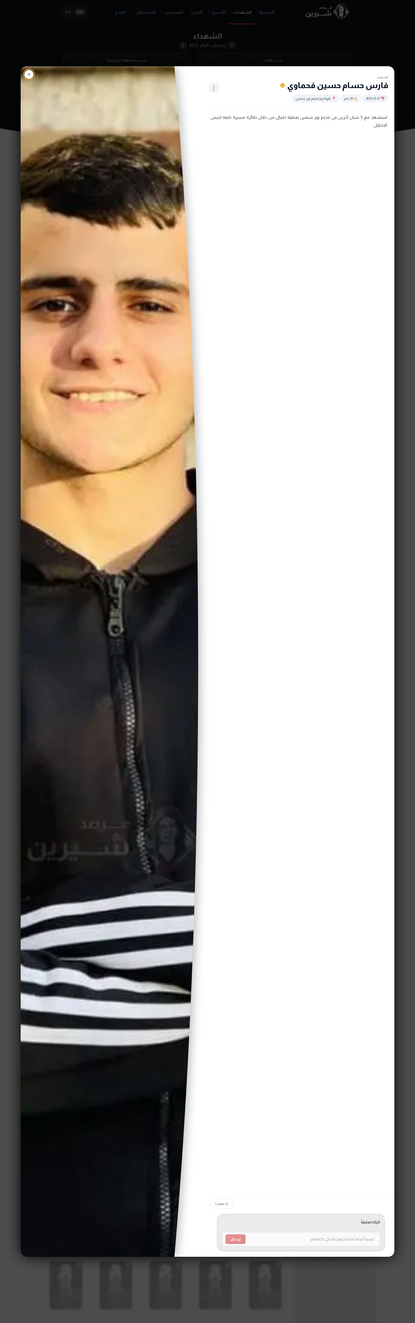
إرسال (235, 1239)
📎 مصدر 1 (221, 1203)
